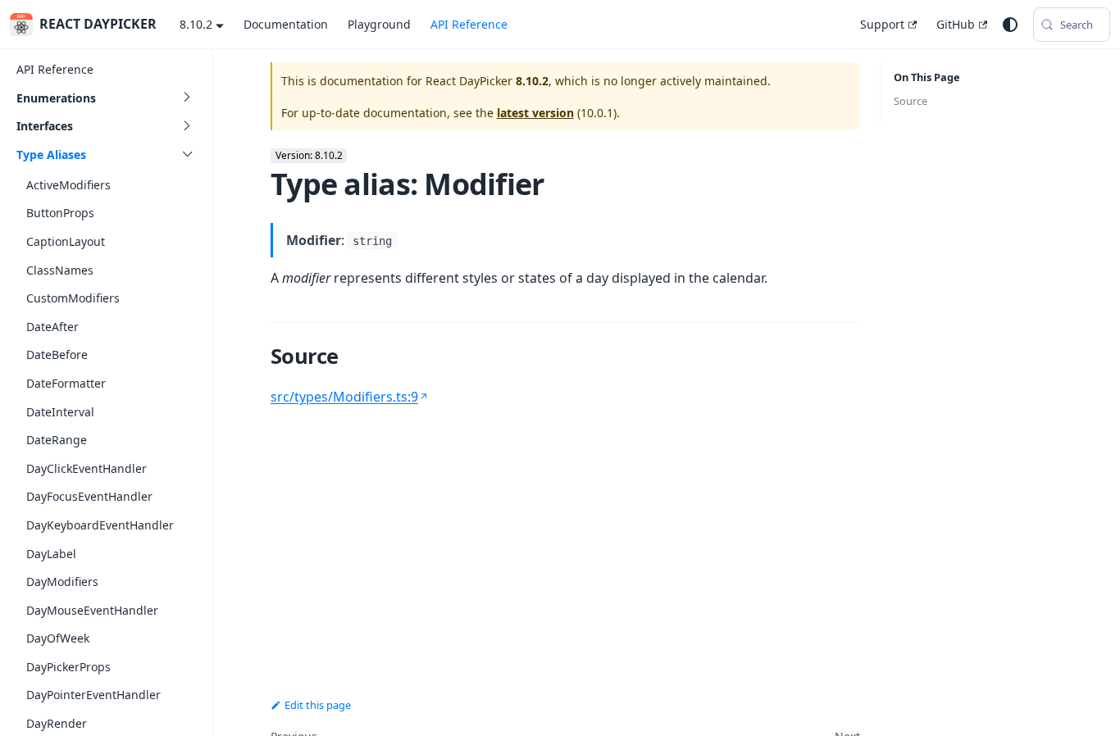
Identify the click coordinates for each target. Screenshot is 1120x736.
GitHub (955, 24)
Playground (379, 24)
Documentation (286, 24)
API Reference (469, 24)
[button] (106, 97)
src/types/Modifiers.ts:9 (344, 397)
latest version (535, 112)
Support (882, 24)
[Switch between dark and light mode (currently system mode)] (1010, 24)
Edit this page (318, 704)
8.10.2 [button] (196, 24)
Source (910, 100)
